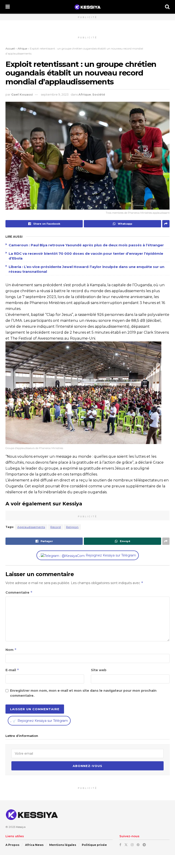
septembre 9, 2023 (55, 94)
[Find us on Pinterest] (138, 844)
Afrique (22, 48)
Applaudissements (31, 527)
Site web (98, 670)
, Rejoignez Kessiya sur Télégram (87, 555)
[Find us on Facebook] (120, 844)
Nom (11, 649)
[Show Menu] (7, 7)
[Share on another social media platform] (166, 223)
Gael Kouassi (22, 94)
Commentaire (19, 592)
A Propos (12, 844)
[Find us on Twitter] (126, 844)
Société (98, 94)
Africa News (34, 844)
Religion (72, 527)
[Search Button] (167, 7)
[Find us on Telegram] (144, 844)
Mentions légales (62, 844)
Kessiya (21, 827)
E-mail (12, 670)
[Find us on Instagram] (132, 844)
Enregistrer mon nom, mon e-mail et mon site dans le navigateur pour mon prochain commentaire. (83, 693)
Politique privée (94, 844)
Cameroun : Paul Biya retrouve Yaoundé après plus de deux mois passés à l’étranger (86, 245)
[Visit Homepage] (87, 7)
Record (55, 527)
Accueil (10, 48)
